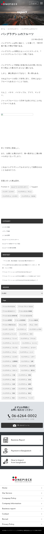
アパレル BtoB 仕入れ (9, 306)
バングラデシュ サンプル (10, 347)
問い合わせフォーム (23, 425)
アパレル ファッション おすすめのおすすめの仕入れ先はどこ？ (20, 280)
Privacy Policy (8, 524)
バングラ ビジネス (8, 191)
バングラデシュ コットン (29, 343)
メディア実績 (6, 231)
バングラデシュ (21, 329)
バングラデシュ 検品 (9, 379)
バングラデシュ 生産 (9, 384)
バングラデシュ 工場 (9, 375)
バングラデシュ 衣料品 (25, 388)
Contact (5, 514)
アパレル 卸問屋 (7, 320)
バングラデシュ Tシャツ (9, 334)
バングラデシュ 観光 (24, 393)
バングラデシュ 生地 (24, 379)
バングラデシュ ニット (26, 352)
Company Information (11, 503)
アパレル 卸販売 (33, 320)
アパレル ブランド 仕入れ (25, 306)
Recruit (5, 519)
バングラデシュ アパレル (28, 338)
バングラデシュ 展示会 (28, 370)
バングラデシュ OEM (35, 329)
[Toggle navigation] (41, 3)
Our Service (7, 493)
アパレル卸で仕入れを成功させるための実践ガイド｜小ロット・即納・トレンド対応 (21, 266)
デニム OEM (22, 325)
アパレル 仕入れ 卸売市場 (10, 315)
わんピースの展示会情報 (9, 248)
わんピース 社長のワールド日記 (11, 243)
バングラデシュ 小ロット (10, 370)
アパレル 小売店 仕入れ (9, 325)
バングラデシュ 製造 (9, 393)
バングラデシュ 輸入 (9, 398)
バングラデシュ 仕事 (27, 361)
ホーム (3, 29)
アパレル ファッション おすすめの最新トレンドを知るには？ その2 (21, 276)
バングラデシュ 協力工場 (27, 366)
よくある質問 (6, 235)
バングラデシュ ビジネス (10, 196)
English (34, 3)
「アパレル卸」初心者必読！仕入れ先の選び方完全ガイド (18, 261)
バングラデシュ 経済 (9, 388)
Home (4, 488)
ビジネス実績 (6, 227)
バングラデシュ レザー (28, 357)
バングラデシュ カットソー (11, 343)
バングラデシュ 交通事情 (10, 361)
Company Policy (9, 498)
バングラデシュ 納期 (24, 384)
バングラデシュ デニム (25, 191)
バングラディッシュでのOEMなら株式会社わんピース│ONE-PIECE (24, 530)
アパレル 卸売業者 (20, 320)
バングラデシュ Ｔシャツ (25, 398)
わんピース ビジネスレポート (19, 187)
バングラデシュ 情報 (24, 375)
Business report (9, 508)
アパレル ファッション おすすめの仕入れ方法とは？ (17, 272)
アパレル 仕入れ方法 (26, 315)
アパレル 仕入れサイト (9, 311)
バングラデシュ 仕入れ (28, 196)
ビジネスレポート (13, 29)
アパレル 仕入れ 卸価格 (25, 311)
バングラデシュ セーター (28, 347)
